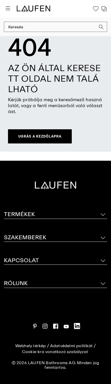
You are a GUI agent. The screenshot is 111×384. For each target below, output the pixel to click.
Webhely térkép (30, 346)
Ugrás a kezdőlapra (39, 136)
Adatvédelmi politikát (71, 346)
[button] (101, 27)
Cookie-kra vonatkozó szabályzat (55, 351)
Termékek (19, 214)
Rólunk (16, 283)
